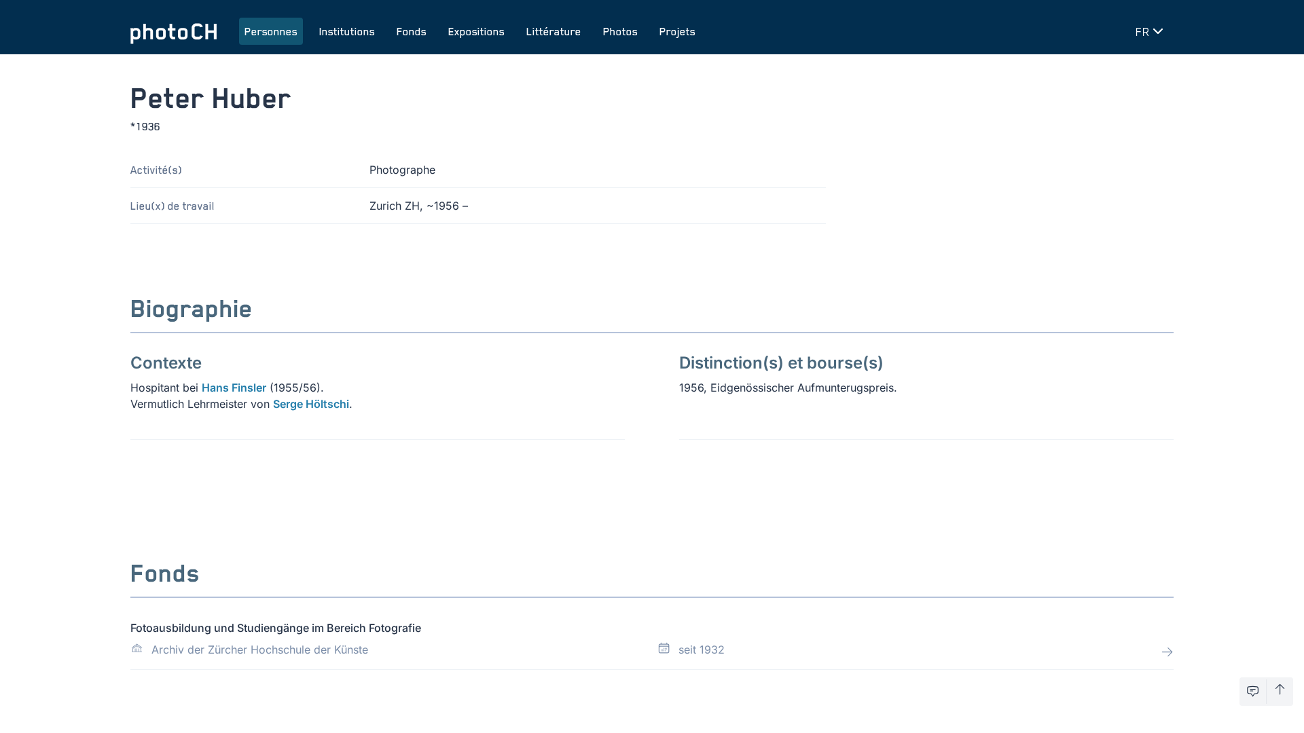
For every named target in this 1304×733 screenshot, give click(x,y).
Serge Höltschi (311, 404)
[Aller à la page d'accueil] (173, 31)
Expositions (476, 31)
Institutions (347, 31)
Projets (677, 31)
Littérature (553, 31)
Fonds (412, 31)
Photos (620, 31)
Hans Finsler (234, 387)
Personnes (270, 31)
